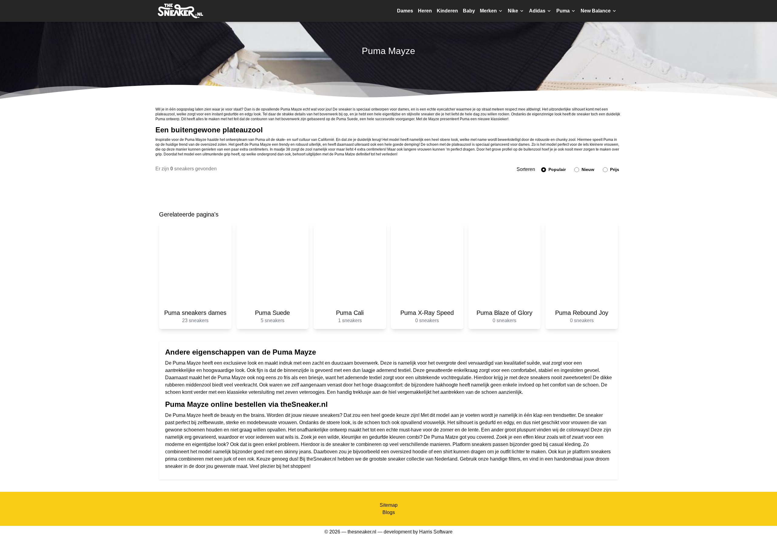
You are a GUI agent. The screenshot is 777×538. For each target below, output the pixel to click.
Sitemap (389, 505)
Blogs (388, 512)
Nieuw (587, 169)
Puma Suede (347, 119)
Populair (556, 169)
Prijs (614, 169)
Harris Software (436, 531)
